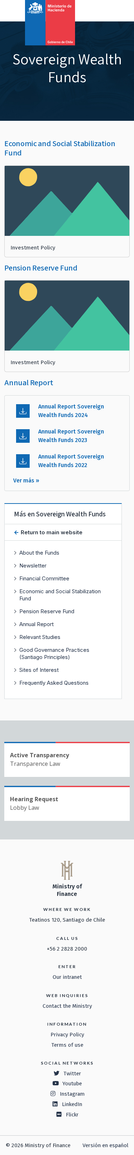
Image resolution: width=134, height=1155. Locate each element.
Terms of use (67, 1045)
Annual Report (36, 624)
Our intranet (67, 977)
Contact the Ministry (67, 1006)
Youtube (72, 1083)
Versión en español (105, 1145)
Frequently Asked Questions (54, 682)
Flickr (72, 1114)
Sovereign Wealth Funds (71, 514)
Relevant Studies (39, 637)
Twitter (72, 1073)
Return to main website (51, 532)
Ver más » (26, 480)
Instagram (72, 1094)
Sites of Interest (39, 669)
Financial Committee (44, 578)
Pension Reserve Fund (46, 611)
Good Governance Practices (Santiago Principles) (54, 653)
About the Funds (39, 552)
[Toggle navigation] (99, 10)
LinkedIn (72, 1104)
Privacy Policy (67, 1034)
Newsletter (32, 565)
